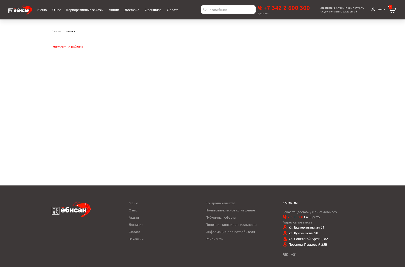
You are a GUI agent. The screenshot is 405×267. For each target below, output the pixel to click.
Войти (381, 9)
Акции (134, 217)
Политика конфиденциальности (231, 224)
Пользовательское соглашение (230, 210)
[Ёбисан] (20, 9)
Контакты (290, 202)
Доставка (136, 224)
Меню (133, 203)
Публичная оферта (221, 217)
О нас (133, 210)
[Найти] (205, 9)
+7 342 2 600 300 (286, 7)
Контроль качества (220, 203)
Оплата (134, 231)
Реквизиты (214, 239)
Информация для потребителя (230, 231)
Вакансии (136, 239)
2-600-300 (295, 217)
